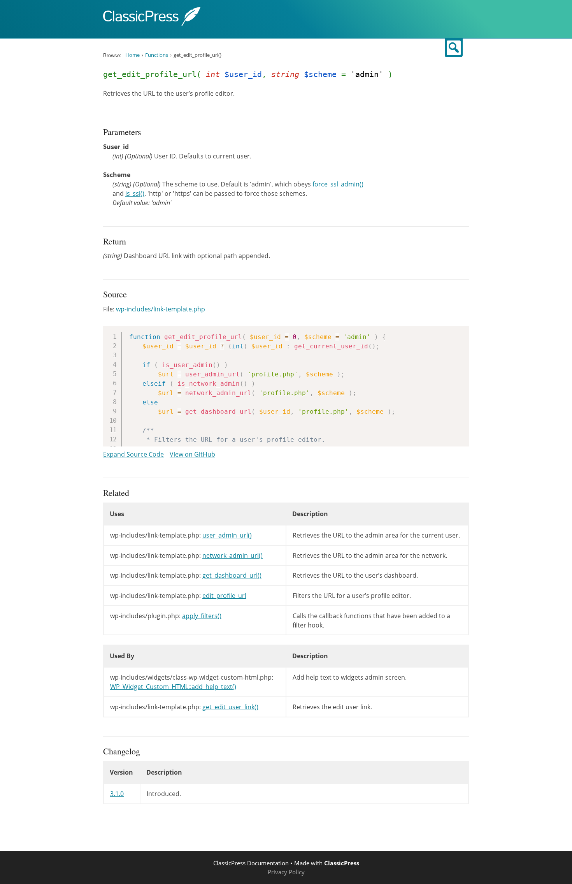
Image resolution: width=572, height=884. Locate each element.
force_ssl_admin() (337, 184)
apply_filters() (201, 616)
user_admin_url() (227, 535)
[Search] (454, 47)
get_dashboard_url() (231, 575)
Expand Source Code (133, 454)
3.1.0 (117, 793)
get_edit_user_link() (230, 707)
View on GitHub (192, 454)
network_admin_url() (232, 555)
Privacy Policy (286, 872)
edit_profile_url (224, 595)
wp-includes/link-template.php (160, 309)
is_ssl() (134, 193)
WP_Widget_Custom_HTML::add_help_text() (173, 686)
